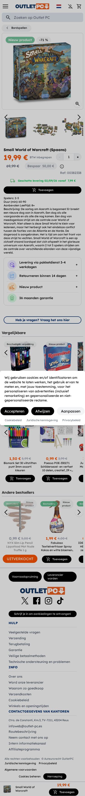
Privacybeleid (71, 420)
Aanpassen (70, 411)
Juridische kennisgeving (42, 420)
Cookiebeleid (13, 420)
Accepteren (14, 411)
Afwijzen (42, 411)
